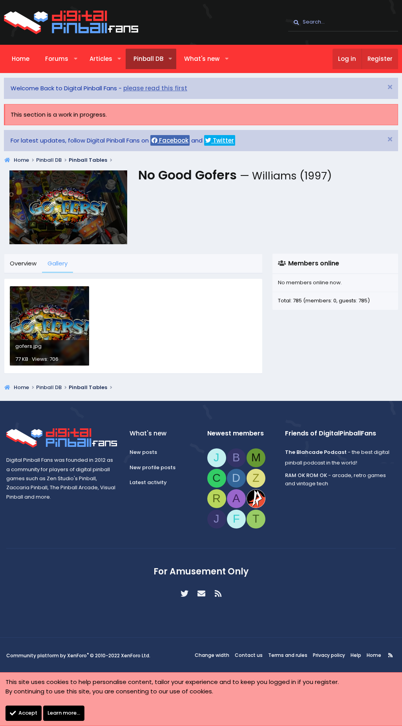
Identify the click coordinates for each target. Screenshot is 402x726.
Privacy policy (329, 655)
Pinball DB (148, 59)
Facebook (172, 140)
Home (20, 59)
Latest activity (148, 482)
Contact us (249, 655)
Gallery (58, 263)
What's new (201, 59)
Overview (23, 263)
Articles (101, 59)
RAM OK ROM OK (306, 475)
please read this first (155, 88)
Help (356, 655)
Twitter (222, 140)
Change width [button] (212, 655)
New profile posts (152, 467)
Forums (56, 59)
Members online (313, 263)
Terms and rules (287, 655)
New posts (143, 452)
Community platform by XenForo (78, 655)
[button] (75, 59)
